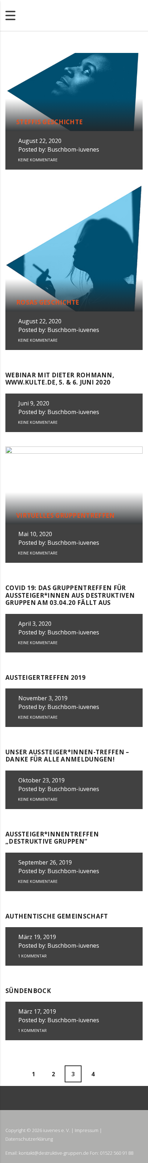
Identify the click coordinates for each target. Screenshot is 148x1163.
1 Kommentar (32, 955)
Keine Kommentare (37, 159)
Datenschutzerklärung (29, 1139)
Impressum (86, 1130)
